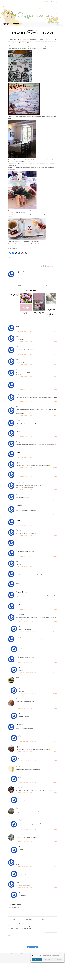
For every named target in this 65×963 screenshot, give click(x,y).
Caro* (18, 882)
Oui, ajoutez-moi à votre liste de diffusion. (17, 923)
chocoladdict (19, 724)
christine (18, 637)
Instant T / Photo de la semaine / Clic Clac (40, 285)
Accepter (37, 959)
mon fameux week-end (24, 39)
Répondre (55, 331)
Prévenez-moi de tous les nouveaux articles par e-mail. (20, 928)
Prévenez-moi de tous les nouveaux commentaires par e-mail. (22, 926)
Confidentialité (20, 953)
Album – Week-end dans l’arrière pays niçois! (24, 285)
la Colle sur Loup (30, 45)
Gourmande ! (32, 30)
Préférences (58, 959)
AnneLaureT (20, 698)
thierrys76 (19, 787)
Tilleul (34, 116)
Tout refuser (47, 959)
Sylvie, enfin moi (21, 834)
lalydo (18, 746)
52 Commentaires (53, 266)
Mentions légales (12, 953)
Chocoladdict (11, 212)
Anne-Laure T (35, 243)
